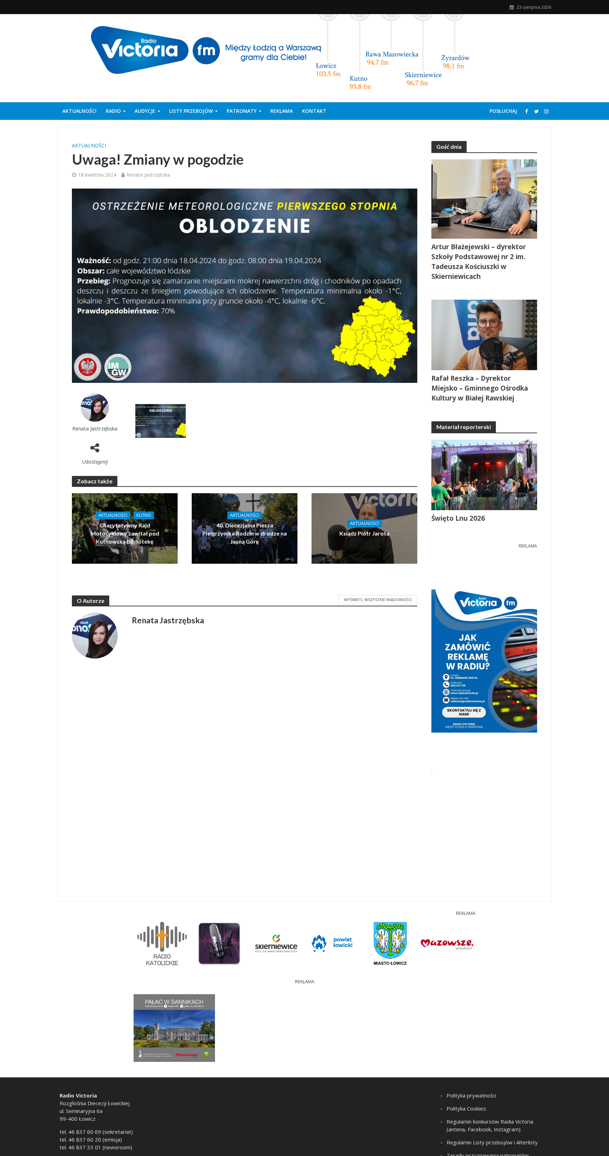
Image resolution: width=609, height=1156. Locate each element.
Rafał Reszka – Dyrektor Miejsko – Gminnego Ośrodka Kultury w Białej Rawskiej (479, 388)
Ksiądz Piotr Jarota (364, 533)
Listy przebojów (191, 111)
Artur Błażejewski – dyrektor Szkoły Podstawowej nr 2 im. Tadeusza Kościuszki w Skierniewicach (478, 261)
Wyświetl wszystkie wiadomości (378, 599)
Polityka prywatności (471, 1095)
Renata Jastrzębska (148, 174)
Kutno (143, 515)
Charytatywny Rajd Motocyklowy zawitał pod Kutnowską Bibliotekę (125, 533)
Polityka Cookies (466, 1108)
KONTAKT (314, 111)
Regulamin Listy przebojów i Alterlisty (492, 1142)
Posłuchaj (503, 111)
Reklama (281, 111)
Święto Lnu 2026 (458, 518)
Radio (113, 111)
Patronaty (242, 111)
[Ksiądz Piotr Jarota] (364, 528)
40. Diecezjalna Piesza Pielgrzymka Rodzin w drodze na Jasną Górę (244, 533)
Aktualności (79, 111)
